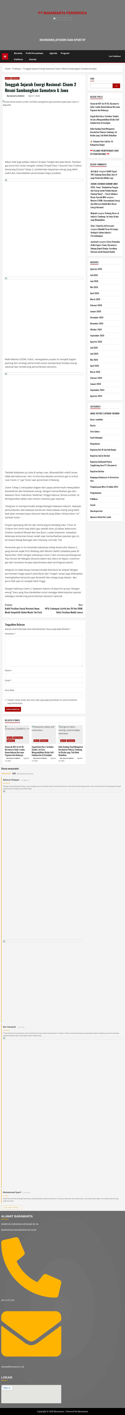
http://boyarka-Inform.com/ (102, 225)
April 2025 (94, 365)
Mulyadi (94, 213)
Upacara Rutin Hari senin (100, 517)
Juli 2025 (94, 347)
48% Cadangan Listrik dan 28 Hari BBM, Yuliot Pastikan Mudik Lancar (64, 608)
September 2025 (97, 335)
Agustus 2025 (96, 341)
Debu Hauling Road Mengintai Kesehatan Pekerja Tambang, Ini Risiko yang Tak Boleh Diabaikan (70, 751)
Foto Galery (18, 738)
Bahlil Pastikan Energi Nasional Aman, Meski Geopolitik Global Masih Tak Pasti (23, 608)
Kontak (32, 59)
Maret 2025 (95, 371)
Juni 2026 (94, 281)
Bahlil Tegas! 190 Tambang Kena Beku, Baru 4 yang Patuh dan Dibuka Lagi (104, 174)
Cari (92, 78)
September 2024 (97, 390)
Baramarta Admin (15, 96)
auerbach (94, 241)
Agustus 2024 (96, 396)
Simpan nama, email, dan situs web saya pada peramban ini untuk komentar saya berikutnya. (42, 702)
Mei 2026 (94, 287)
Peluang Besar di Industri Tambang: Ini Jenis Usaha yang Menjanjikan (105, 216)
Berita (8, 78)
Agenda (53, 53)
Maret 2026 (95, 299)
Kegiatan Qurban (97, 471)
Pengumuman (95, 492)
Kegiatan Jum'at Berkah (100, 455)
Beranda (18, 53)
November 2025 (96, 323)
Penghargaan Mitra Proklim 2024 (104, 486)
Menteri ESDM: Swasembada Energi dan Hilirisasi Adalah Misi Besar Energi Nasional (105, 204)
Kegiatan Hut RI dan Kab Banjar (103, 449)
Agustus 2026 (96, 269)
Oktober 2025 (96, 329)
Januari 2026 (95, 311)
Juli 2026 (94, 275)
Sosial (92, 505)
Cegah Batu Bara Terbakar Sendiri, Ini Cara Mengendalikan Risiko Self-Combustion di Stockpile (43, 751)
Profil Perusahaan (34, 53)
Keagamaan (95, 443)
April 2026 (94, 293)
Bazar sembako (96, 419)
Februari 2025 (96, 377)
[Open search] (92, 56)
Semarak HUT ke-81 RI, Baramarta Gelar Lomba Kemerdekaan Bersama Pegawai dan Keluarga (15, 751)
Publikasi (18, 59)
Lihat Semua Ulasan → (12, 1207)
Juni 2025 (94, 353)
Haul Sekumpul (96, 437)
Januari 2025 (95, 383)
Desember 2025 (96, 317)
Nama (8, 670)
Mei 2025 (94, 359)
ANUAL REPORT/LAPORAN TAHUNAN (104, 413)
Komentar (10, 633)
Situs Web (9, 690)
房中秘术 (94, 171)
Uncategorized (96, 511)
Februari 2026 (96, 305)
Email (8, 680)
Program (65, 53)
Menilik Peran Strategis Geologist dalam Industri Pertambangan (104, 232)
